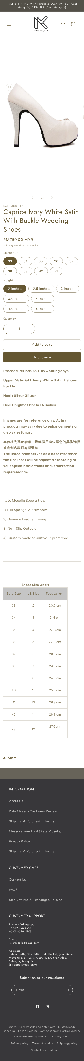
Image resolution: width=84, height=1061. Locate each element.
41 (56, 271)
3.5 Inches (16, 299)
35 (41, 261)
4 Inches (43, 299)
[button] (9, 24)
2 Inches (15, 289)
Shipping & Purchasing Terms (31, 821)
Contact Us (17, 879)
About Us (16, 801)
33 (10, 261)
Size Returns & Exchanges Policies (35, 900)
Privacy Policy (19, 841)
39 (26, 271)
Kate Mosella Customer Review (33, 811)
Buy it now (42, 357)
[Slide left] (32, 198)
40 (41, 271)
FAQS (13, 890)
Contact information (44, 1050)
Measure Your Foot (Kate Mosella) (35, 831)
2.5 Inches (41, 289)
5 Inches (43, 309)
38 (10, 271)
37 (71, 261)
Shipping (8, 245)
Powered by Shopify (35, 1036)
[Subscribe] (68, 990)
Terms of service (42, 1043)
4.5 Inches (16, 309)
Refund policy (19, 1043)
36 (56, 261)
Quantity (9, 318)
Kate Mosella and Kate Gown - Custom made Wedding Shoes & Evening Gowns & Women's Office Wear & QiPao (42, 1031)
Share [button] (12, 758)
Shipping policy (67, 1043)
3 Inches (68, 289)
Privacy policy (61, 1036)
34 (26, 261)
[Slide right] (52, 198)
